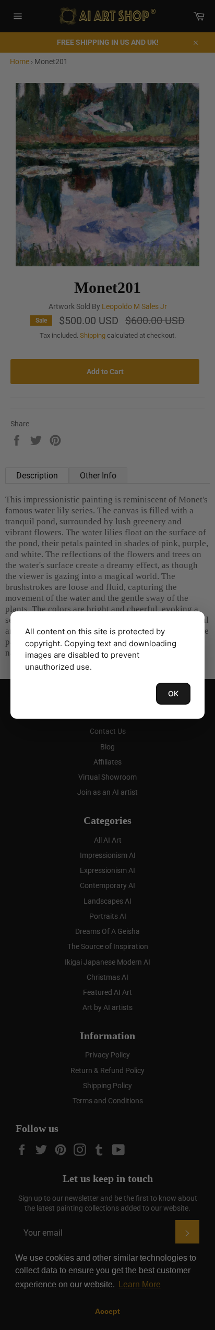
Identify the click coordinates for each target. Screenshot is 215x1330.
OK (173, 693)
